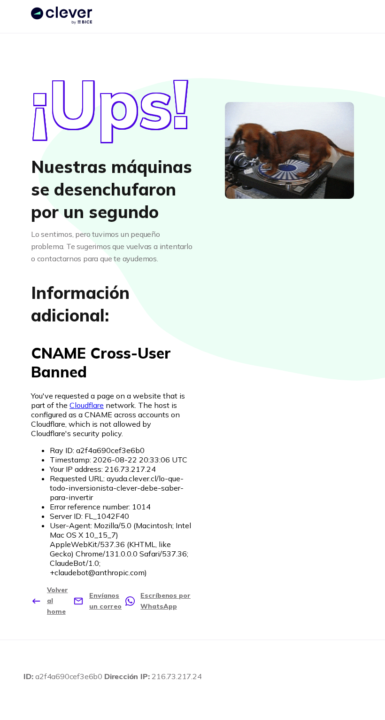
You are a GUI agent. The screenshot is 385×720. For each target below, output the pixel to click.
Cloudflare (86, 405)
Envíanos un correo (105, 600)
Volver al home (57, 601)
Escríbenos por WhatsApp (165, 600)
